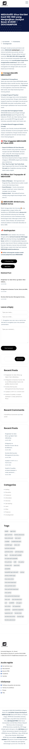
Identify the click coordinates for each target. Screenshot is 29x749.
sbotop (22, 572)
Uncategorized (7, 43)
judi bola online (9, 551)
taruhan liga (20, 616)
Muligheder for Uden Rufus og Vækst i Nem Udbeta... (13, 281)
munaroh (6, 41)
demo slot (17, 545)
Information (8, 498)
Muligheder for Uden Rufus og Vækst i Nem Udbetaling (11, 436)
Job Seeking (8, 503)
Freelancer (8, 495)
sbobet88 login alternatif (11, 572)
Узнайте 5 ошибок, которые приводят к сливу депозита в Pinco (13, 396)
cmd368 (7, 541)
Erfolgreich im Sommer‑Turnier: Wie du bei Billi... (14, 289)
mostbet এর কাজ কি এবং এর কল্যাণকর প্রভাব (14, 391)
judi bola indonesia (10, 548)
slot (6, 603)
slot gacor (19, 603)
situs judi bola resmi (10, 586)
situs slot (7, 599)
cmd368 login (8, 545)
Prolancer (8, 512)
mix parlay (21, 562)
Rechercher (20, 359)
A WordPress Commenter (11, 414)
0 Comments (16, 41)
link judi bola (8, 562)
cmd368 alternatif (16, 541)
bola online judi (9, 538)
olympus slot (8, 565)
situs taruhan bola (17, 599)
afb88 (6, 531)
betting (7, 489)
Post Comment (9, 348)
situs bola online (9, 579)
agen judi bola (8, 534)
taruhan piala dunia (10, 620)
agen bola (12, 531)
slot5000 (11, 603)
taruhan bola (18, 613)
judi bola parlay (19, 551)
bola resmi (18, 538)
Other (6, 509)
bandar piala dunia (19, 534)
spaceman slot (8, 613)
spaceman (7, 609)
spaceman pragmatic (17, 609)
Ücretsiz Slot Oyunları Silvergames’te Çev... (13, 297)
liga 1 (6, 555)
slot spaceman (16, 606)
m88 (15, 562)
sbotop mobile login (10, 575)
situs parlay (8, 592)
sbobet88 (7, 568)
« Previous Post (9, 261)
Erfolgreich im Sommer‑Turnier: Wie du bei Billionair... (11, 445)
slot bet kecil (15, 50)
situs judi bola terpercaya (11, 589)
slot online (7, 606)
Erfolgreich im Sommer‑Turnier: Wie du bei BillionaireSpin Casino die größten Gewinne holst (15, 382)
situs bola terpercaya (10, 582)
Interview (7, 500)
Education (8, 492)
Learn (6, 506)
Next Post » (8, 266)
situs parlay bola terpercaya (12, 596)
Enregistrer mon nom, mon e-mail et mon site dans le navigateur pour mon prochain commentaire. (13, 322)
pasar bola (16, 565)
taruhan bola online (10, 616)
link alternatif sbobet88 (11, 558)
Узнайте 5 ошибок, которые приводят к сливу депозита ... (11, 470)
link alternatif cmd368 (15, 555)
